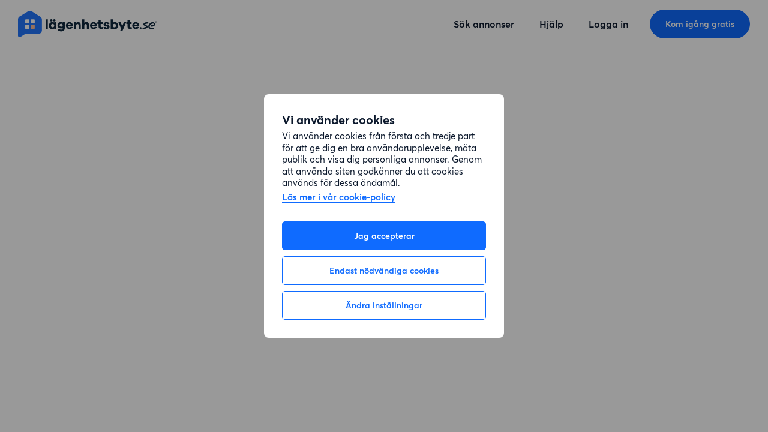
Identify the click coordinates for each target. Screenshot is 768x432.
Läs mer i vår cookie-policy (338, 198)
